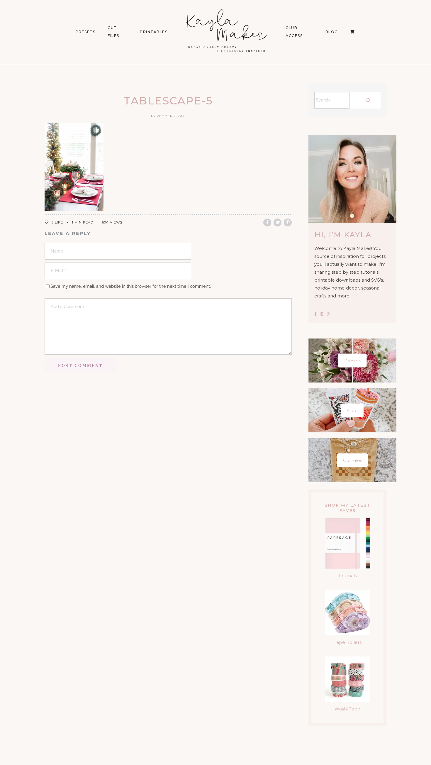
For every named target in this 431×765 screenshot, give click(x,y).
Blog (331, 32)
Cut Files (113, 32)
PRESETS (86, 32)
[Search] (366, 100)
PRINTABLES (153, 32)
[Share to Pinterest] (288, 222)
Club (352, 410)
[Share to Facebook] (267, 222)
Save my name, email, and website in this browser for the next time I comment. (130, 286)
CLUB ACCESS (294, 32)
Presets (352, 360)
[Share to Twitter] (277, 222)
